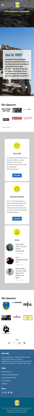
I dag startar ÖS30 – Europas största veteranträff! (21, 247)
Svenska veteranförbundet (8, 377)
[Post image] (10, 247)
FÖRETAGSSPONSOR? (17, 197)
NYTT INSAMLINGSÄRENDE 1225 (23, 260)
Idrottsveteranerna (6, 371)
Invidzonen (4, 383)
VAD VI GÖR (17, 153)
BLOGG (17, 240)
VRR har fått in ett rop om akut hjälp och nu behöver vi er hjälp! (21, 273)
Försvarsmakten (5, 380)
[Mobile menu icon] (2, 5)
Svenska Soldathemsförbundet (10, 374)
